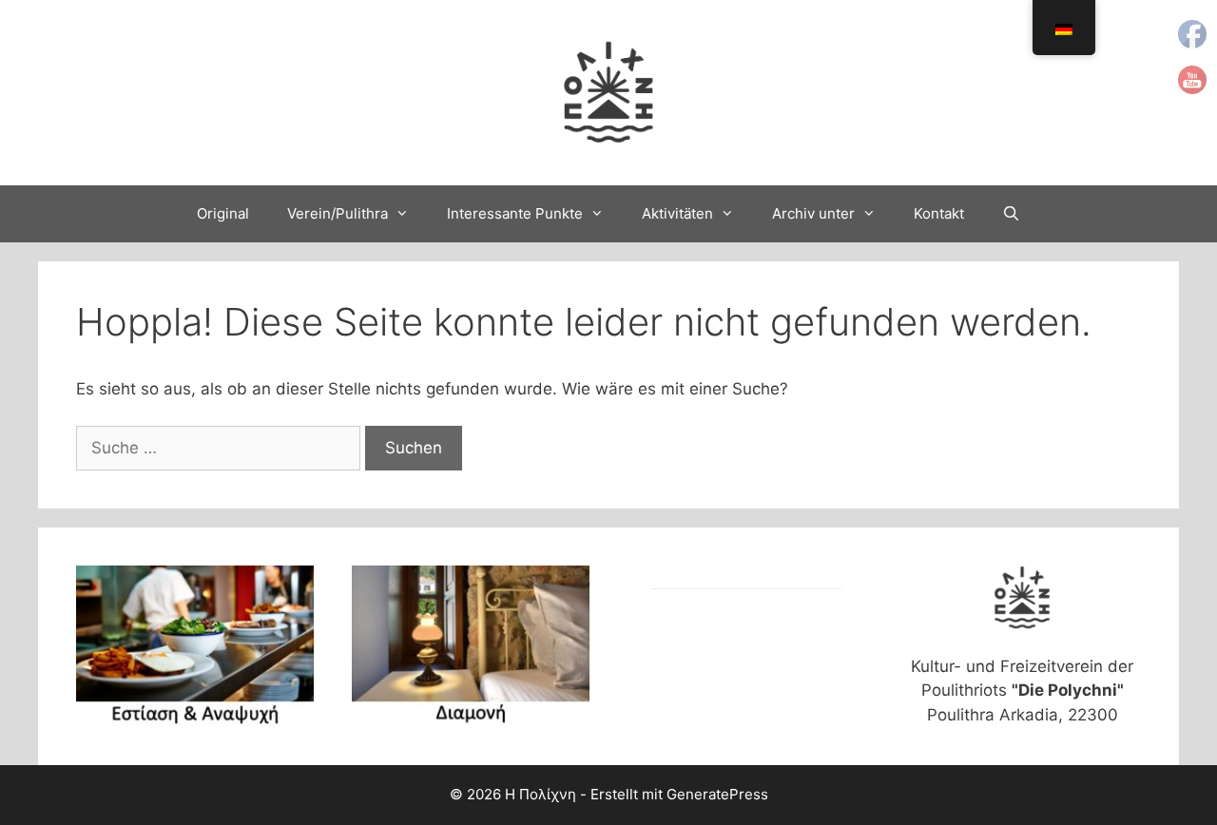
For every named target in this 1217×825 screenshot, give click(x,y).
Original (223, 213)
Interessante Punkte (515, 213)
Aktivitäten (677, 213)
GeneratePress (717, 794)
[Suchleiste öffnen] (1011, 213)
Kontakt (939, 213)
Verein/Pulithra (337, 213)
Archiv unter (813, 213)
